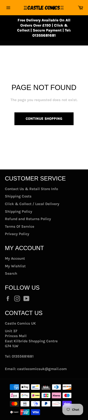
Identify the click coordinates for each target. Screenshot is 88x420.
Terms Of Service (19, 226)
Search (11, 273)
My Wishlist (15, 266)
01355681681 (22, 356)
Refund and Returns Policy (28, 219)
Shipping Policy (18, 211)
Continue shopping (44, 119)
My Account (15, 258)
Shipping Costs (18, 196)
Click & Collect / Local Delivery (32, 204)
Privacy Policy (17, 234)
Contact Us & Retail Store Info (31, 189)
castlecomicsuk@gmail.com (42, 369)
